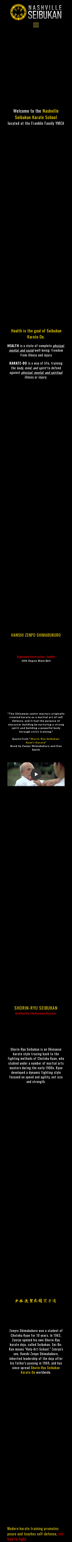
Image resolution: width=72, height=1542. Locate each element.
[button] (36, 25)
